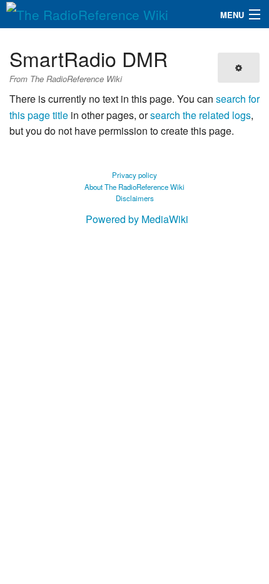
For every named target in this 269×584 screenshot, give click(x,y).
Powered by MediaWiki (137, 219)
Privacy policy (134, 175)
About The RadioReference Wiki (134, 187)
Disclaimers (135, 198)
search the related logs (200, 115)
